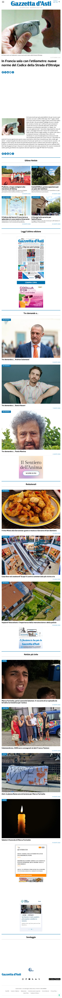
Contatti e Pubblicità (15, 991)
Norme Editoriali (45, 991)
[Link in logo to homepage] (11, 974)
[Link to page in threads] (13, 72)
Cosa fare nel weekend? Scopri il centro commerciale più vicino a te (28, 576)
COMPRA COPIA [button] (31, 282)
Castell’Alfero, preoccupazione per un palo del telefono (45, 188)
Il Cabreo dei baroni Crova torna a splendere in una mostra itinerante (15, 218)
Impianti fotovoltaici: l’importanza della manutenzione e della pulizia (29, 622)
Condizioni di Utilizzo (35, 993)
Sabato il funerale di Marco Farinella (16, 840)
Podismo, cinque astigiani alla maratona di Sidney (13, 188)
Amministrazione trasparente (34, 991)
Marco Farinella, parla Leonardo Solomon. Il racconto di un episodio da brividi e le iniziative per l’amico (29, 702)
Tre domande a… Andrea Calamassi (15, 359)
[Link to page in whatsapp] (10, 72)
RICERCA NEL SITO (55, 2)
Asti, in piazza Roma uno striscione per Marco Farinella (23, 794)
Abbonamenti (24, 991)
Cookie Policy (26, 993)
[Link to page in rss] (32, 979)
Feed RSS (7, 991)
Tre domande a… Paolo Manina (14, 451)
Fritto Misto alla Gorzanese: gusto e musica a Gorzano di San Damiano (29, 530)
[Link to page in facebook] (3, 72)
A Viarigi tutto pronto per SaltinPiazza (41, 218)
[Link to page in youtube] (29, 979)
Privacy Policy (54, 991)
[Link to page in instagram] (22, 979)
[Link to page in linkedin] (8, 72)
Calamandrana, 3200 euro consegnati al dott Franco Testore (25, 748)
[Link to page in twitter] (5, 72)
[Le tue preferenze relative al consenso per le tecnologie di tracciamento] (59, 995)
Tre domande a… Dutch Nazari (13, 405)
